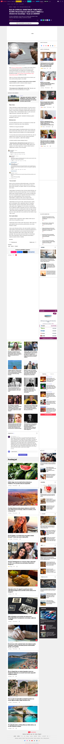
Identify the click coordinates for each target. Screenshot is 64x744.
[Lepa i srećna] (31, 736)
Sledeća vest (32, 242)
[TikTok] (50, 46)
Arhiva (42, 738)
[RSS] (55, 46)
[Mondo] (4, 1)
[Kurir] (15, 736)
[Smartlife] (35, 736)
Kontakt (23, 738)
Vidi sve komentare (22, 454)
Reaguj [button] (43, 87)
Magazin (14, 6)
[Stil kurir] (24, 736)
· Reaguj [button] (44, 68)
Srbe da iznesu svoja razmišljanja (24, 73)
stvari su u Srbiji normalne (16, 67)
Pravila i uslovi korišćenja (29, 738)
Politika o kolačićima (37, 738)
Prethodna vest (14, 242)
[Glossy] (27, 736)
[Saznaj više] (55, 247)
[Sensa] (39, 736)
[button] (38, 20)
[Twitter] (46, 46)
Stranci (16, 246)
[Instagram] (44, 46)
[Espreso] (18, 736)
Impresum (20, 738)
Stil (17, 6)
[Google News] (53, 46)
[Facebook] (41, 46)
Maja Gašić (11, 19)
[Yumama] (44, 736)
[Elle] (22, 736)
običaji (12, 246)
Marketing (16, 738)
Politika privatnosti (46, 738)
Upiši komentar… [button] (14, 451)
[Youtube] (48, 46)
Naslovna (10, 6)
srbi (9, 246)
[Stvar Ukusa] (48, 736)
